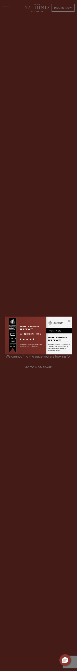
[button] (65, 660)
